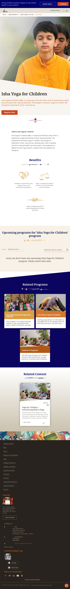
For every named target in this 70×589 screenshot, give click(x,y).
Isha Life (6, 478)
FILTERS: (4, 249)
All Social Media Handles (32, 579)
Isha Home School (9, 470)
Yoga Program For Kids (27, 14)
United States (47, 4)
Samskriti (6, 474)
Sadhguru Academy (9, 466)
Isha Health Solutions (10, 481)
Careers (5, 489)
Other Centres (8, 547)
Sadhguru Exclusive (9, 462)
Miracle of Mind (8, 443)
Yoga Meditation (13, 14)
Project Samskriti (8, 485)
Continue (63, 4)
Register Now (9, 112)
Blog (4, 447)
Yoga (4, 459)
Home (4, 14)
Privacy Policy (48, 585)
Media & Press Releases (10, 455)
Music (5, 451)
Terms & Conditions (38, 585)
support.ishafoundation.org (23, 543)
